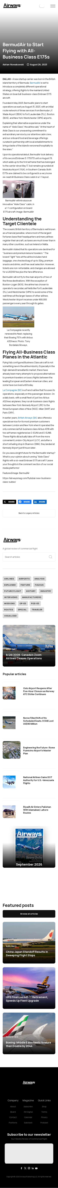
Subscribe (28, 1106)
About (13, 1106)
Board (13, 1112)
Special (22, 609)
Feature (25, 585)
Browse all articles (29, 914)
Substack (28, 1122)
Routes (8, 609)
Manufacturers (31, 597)
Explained (10, 585)
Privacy (44, 1117)
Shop (44, 1106)
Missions (9, 603)
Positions (13, 1122)
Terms (44, 1112)
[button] (42, 6)
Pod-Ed (35, 603)
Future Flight (12, 591)
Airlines (9, 578)
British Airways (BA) (28, 417)
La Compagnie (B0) (12, 390)
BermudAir (35, 82)
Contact (13, 1117)
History (31, 591)
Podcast (44, 1122)
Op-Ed (23, 603)
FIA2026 (39, 585)
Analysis (40, 578)
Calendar (28, 1117)
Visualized (10, 615)
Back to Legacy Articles (29, 513)
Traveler (37, 609)
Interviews (10, 597)
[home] (12, 6)
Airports (24, 578)
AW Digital (28, 1112)
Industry (45, 591)
